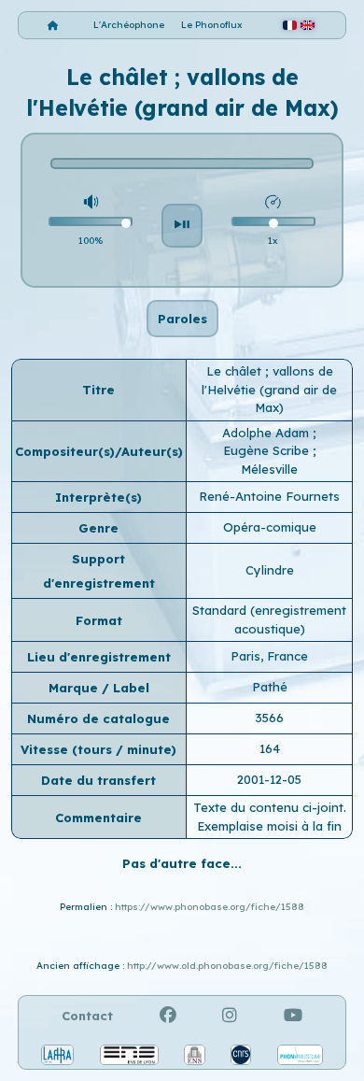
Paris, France (269, 655)
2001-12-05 (269, 779)
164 (269, 748)
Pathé (269, 686)
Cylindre (269, 569)
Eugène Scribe (268, 450)
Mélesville (269, 469)
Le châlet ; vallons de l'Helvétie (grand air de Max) (269, 389)
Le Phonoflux (212, 25)
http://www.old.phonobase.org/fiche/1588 (227, 966)
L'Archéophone (128, 25)
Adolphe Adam (267, 432)
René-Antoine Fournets (269, 496)
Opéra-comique (269, 526)
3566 (269, 717)
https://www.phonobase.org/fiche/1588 (209, 907)
